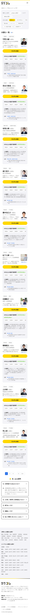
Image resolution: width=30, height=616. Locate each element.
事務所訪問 (20, 23)
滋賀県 (6, 562)
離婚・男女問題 (4, 534)
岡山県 (14, 565)
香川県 (10, 567)
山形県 (21, 549)
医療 (25, 540)
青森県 (6, 549)
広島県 (18, 565)
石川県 (18, 556)
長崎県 (14, 570)
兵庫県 (18, 562)
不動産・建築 (4, 540)
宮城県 (14, 549)
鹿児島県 (3, 571)
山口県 (21, 565)
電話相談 (6, 23)
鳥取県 (6, 565)
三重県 (18, 560)
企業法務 (11, 540)
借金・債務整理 (13, 534)
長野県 (2, 557)
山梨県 (25, 556)
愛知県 (14, 560)
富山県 (14, 556)
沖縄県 (6, 574)
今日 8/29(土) (20, 20)
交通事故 (20, 534)
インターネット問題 (15, 538)
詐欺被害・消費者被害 (17, 536)
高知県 (18, 567)
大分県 (21, 570)
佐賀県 (10, 570)
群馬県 (14, 551)
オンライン (13, 23)
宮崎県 (25, 570)
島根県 (10, 565)
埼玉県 (18, 551)
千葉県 (21, 551)
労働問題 (3, 536)
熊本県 (18, 570)
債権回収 (9, 536)
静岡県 (10, 560)
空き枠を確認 (15, 51)
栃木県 (10, 551)
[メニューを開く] (27, 2)
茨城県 (6, 551)
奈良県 (21, 562)
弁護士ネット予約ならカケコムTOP (9, 8)
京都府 (10, 562)
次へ (23, 473)
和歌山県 (26, 562)
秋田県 (18, 549)
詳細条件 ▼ (18, 26)
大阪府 (14, 562)
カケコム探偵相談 (7, 609)
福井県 (22, 556)
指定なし (12, 20)
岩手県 (10, 549)
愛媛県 (14, 567)
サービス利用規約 (12, 606)
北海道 (7, 546)
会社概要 (3, 606)
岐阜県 (6, 560)
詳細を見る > (24, 46)
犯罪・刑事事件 (24, 538)
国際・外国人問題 (5, 538)
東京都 (25, 551)
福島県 (25, 549)
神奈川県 (3, 553)
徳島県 (6, 567)
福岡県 (6, 570)
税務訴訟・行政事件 (18, 540)
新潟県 (10, 556)
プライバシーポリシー (23, 606)
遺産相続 (25, 534)
